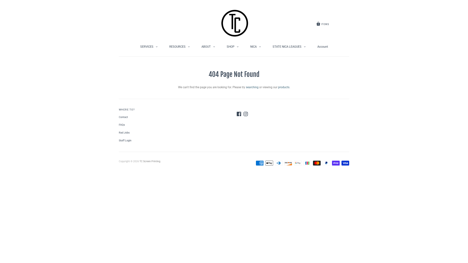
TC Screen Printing (149, 161)
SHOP (231, 46)
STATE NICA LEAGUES (287, 46)
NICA (253, 46)
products (283, 87)
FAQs (122, 124)
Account (322, 46)
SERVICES (147, 46)
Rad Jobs (124, 132)
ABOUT (206, 46)
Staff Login (125, 140)
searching (252, 87)
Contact (123, 117)
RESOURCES (177, 46)
